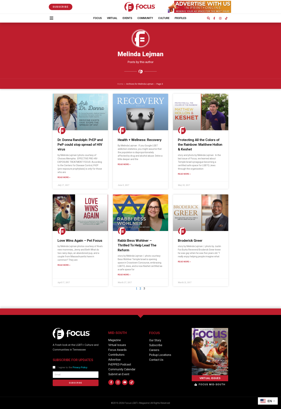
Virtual (112, 18)
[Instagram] (220, 18)
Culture (163, 18)
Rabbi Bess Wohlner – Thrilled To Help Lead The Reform (137, 245)
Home (120, 83)
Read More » (64, 177)
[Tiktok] (226, 18)
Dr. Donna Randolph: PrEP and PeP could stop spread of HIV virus (80, 144)
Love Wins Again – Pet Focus (80, 241)
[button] (208, 18)
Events (127, 18)
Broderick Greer (190, 241)
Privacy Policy (80, 367)
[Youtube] (124, 382)
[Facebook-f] (214, 18)
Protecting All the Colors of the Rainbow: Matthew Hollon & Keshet (200, 144)
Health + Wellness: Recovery (139, 140)
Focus (97, 18)
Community (145, 18)
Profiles (180, 18)
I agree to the (72, 367)
